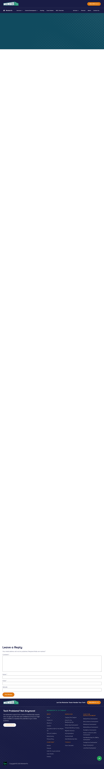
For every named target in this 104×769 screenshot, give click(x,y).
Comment (6, 654)
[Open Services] (22, 10)
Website (5, 687)
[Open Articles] (78, 10)
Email (5, 681)
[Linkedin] (5, 763)
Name (5, 674)
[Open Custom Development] (37, 10)
